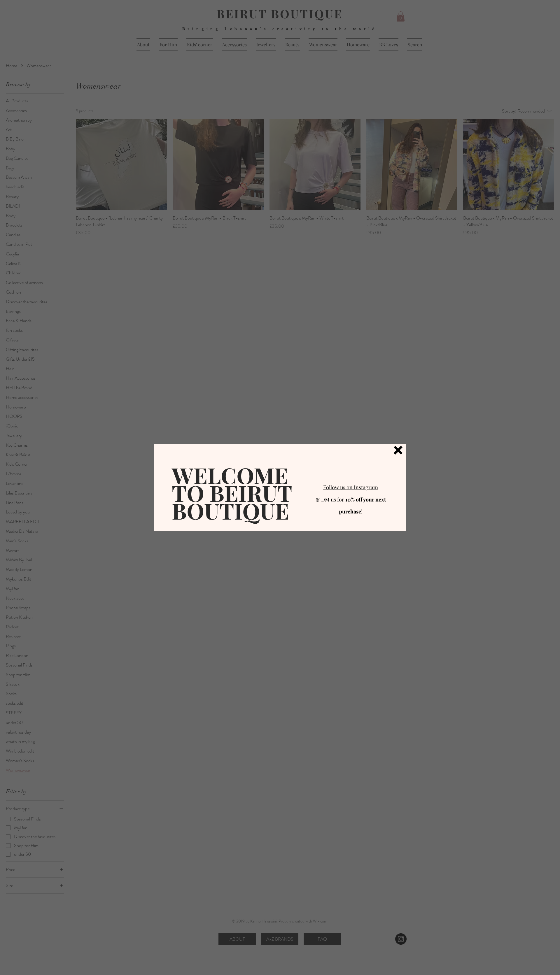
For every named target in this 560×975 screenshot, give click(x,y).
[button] (398, 450)
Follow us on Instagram (350, 487)
